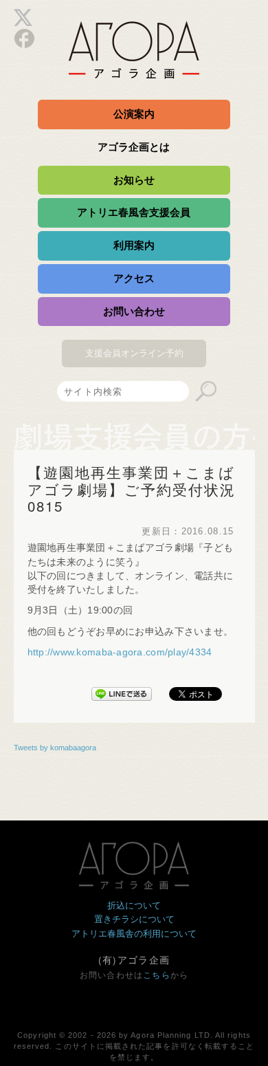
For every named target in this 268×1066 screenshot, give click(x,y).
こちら (156, 975)
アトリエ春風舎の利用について (134, 933)
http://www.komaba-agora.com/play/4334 (119, 652)
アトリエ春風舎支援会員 (133, 212)
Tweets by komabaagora (55, 747)
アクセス (134, 278)
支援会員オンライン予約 (134, 353)
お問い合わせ (134, 311)
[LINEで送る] (121, 691)
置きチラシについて (134, 919)
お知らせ (134, 180)
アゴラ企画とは (134, 147)
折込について (134, 905)
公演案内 (134, 114)
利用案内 (134, 245)
